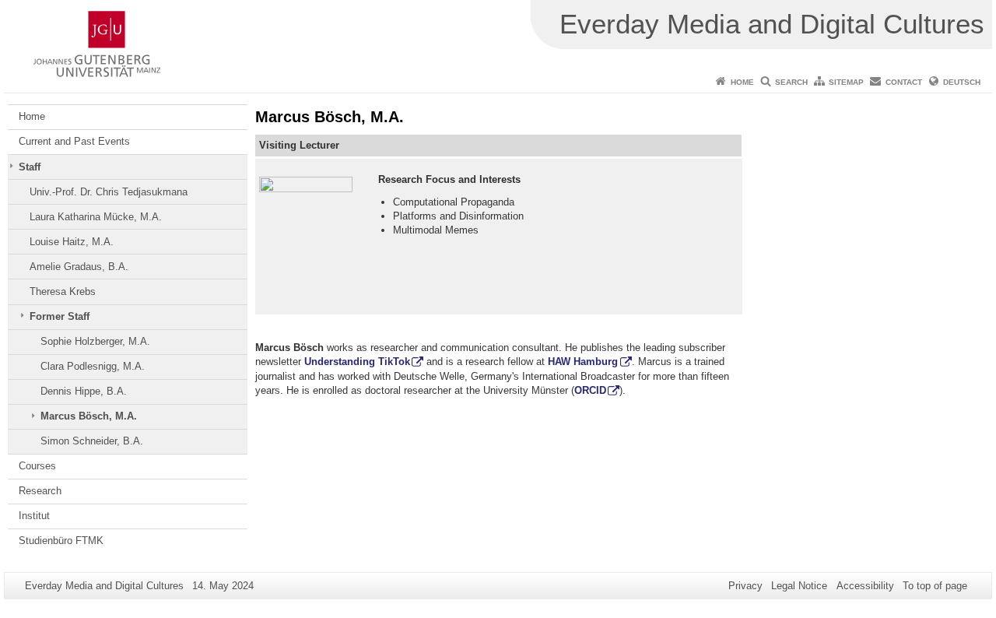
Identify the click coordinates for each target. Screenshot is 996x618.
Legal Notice (799, 586)
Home (742, 82)
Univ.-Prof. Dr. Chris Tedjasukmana (109, 192)
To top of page (935, 586)
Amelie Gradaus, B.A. (79, 266)
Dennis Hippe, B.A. (83, 391)
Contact (904, 82)
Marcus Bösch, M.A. (88, 416)
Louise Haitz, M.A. (72, 242)
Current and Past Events (74, 141)
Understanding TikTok (357, 361)
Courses (37, 466)
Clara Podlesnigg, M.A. (92, 366)
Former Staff (59, 316)
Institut (34, 515)
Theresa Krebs (63, 291)
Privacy (745, 586)
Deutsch (961, 82)
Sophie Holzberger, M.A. (95, 341)
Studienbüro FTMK (61, 540)
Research (40, 491)
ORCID (590, 390)
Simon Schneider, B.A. (91, 441)
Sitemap (846, 82)
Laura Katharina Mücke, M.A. (96, 217)
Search (791, 82)
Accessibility (865, 586)
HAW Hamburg (583, 361)
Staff (29, 167)
